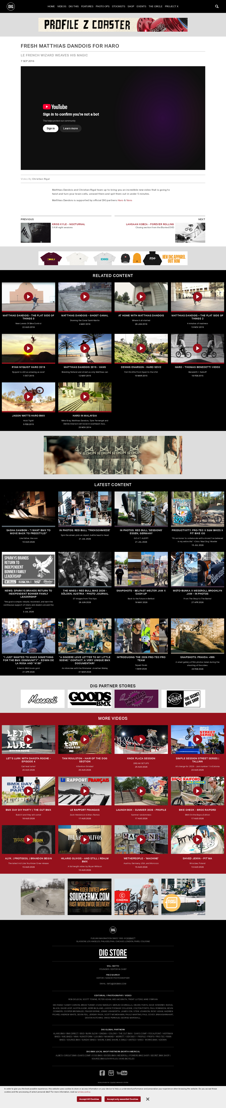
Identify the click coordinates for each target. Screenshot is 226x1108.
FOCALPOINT (155, 1033)
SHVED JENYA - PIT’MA (197, 858)
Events (141, 6)
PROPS (150, 1036)
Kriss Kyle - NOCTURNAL (68, 224)
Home (51, 6)
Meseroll (122, 1055)
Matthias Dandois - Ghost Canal (84, 315)
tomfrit (113, 1082)
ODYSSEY (130, 1036)
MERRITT (120, 1036)
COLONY (113, 1033)
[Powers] (136, 699)
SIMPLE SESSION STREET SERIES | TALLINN (197, 760)
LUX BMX (98, 1036)
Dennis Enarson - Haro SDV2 (141, 367)
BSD (82, 1033)
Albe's (59, 1055)
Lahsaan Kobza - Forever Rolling (150, 224)
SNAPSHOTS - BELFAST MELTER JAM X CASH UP (141, 592)
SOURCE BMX (73, 1040)
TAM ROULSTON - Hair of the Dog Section (84, 760)
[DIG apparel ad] (113, 258)
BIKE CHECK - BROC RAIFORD (197, 809)
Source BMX (98, 1058)
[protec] (43, 897)
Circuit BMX (70, 1055)
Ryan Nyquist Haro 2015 (28, 367)
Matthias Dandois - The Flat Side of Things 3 (28, 317)
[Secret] (183, 699)
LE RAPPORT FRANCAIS (85, 809)
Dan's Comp (84, 1055)
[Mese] (43, 699)
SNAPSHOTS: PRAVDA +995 (197, 657)
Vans (129, 200)
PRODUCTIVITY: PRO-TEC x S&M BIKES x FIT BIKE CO (197, 532)
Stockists (118, 6)
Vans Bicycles (126, 1058)
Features (87, 6)
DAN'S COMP (140, 1033)
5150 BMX (97, 1055)
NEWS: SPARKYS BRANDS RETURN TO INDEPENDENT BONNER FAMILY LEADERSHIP (28, 593)
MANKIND (109, 1036)
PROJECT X (171, 6)
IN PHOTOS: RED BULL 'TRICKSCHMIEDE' (84, 530)
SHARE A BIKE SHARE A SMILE (112, 1040)
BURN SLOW (91, 1033)
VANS (140, 1040)
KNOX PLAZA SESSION (141, 758)
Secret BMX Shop (160, 1055)
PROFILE (142, 1036)
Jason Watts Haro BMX (28, 415)
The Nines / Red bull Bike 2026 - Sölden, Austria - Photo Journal (85, 592)
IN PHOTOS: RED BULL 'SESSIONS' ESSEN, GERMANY (141, 532)
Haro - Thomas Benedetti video (197, 367)
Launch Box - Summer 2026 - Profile (141, 809)
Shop (131, 6)
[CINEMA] (136, 897)
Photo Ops (102, 6)
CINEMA (103, 1033)
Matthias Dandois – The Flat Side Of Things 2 (197, 317)
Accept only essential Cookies (122, 1099)
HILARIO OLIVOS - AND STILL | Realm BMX (85, 860)
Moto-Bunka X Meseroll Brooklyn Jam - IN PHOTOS (197, 592)
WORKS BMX (151, 1040)
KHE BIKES (67, 1036)
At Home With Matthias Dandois (141, 315)
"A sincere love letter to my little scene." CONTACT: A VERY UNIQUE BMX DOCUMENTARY (85, 660)
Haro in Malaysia (85, 415)
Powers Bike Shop (139, 1055)
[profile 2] (113, 25)
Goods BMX (110, 1055)
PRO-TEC (160, 1036)
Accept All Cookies (89, 1099)
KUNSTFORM (86, 1036)
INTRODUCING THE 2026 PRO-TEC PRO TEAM (141, 659)
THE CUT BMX (125, 1033)
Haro (120, 200)
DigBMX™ (130, 938)
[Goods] (89, 699)
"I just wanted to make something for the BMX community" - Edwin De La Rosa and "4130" (28, 660)
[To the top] (113, 930)
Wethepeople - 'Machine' (141, 858)
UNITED (132, 1040)
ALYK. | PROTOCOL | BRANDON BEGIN (28, 858)
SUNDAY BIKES (89, 1040)
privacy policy (84, 1092)
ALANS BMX (59, 1033)
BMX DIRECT (72, 1033)
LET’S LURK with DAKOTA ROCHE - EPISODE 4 (28, 760)
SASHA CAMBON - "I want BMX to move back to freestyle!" (28, 532)
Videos (61, 6)
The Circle (156, 6)
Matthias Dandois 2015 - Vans (85, 367)
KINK (76, 1036)
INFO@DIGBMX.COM (116, 983)
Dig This (74, 6)
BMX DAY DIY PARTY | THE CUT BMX (28, 809)
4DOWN (163, 1040)
